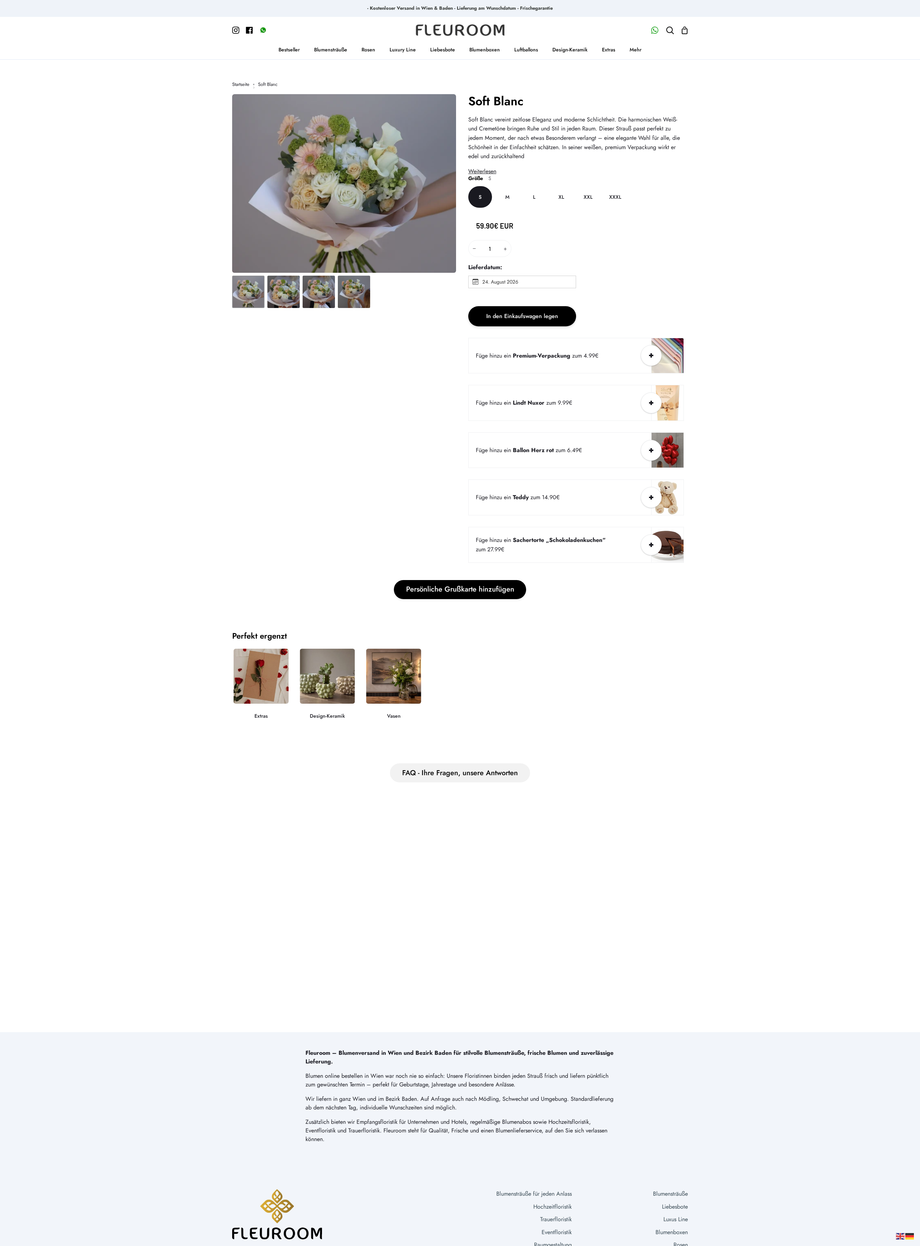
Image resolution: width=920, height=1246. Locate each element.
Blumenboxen (672, 1232)
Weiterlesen (482, 171)
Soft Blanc (496, 101)
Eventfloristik (557, 1232)
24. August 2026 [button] (500, 281)
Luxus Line (675, 1219)
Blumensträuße (670, 1194)
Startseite (240, 84)
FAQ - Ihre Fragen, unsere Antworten (460, 773)
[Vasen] (394, 688)
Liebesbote (675, 1207)
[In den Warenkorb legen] (651, 355)
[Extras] (261, 688)
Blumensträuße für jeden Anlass (534, 1194)
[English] (900, 1236)
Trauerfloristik (556, 1219)
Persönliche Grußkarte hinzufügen (460, 589)
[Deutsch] (910, 1236)
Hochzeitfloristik (552, 1207)
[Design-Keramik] (327, 688)
